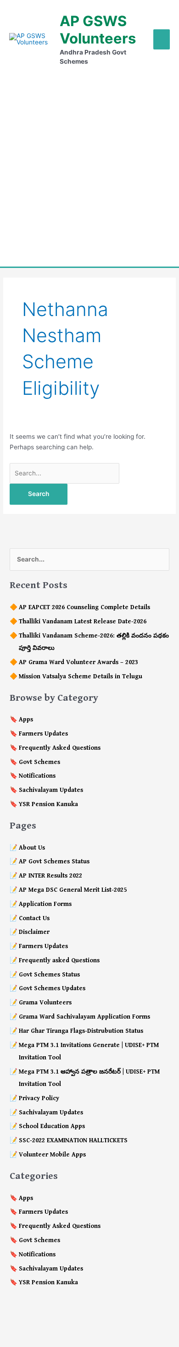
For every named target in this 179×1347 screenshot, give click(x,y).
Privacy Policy (39, 1098)
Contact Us (34, 918)
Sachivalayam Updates (51, 790)
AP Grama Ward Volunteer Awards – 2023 (78, 662)
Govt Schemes (39, 762)
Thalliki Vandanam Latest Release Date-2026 (82, 621)
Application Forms (45, 904)
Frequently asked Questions (59, 960)
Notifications (37, 776)
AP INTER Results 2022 (50, 875)
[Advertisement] (89, 166)
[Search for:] (64, 473)
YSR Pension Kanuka (48, 804)
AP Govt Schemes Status (54, 861)
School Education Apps (52, 1126)
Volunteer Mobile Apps (52, 1154)
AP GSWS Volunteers (98, 29)
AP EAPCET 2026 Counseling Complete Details (84, 607)
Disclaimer (34, 932)
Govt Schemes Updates (52, 988)
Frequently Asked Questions (60, 748)
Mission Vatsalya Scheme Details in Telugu (80, 676)
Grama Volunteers (45, 1002)
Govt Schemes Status (49, 974)
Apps (26, 719)
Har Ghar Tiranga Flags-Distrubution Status (81, 1031)
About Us (32, 847)
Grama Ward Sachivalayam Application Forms (84, 1016)
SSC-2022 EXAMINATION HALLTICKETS (73, 1140)
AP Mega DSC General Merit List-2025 (73, 890)
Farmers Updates (43, 733)
